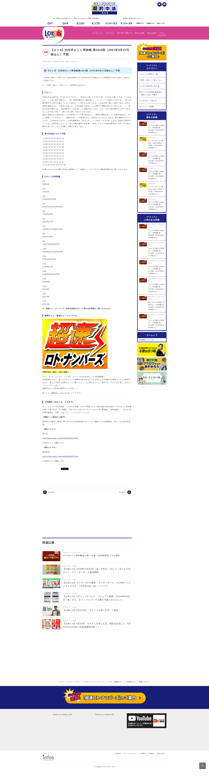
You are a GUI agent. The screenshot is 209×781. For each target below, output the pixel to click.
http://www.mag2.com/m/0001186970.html (60, 456)
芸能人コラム (144, 682)
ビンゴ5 (85, 682)
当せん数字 (151, 33)
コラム (162, 33)
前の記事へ (51, 492)
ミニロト (76, 682)
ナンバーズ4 (107, 682)
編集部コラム (119, 682)
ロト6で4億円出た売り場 (149, 86)
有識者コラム (132, 682)
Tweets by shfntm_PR (62, 714)
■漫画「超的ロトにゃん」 (132, 18)
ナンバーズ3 (95, 682)
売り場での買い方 (124, 33)
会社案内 (118, 753)
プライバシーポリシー (130, 753)
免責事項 (143, 753)
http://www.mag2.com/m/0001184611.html (60, 438)
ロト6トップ (98, 33)
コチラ (79, 85)
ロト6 (69, 682)
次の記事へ (123, 492)
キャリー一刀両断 (146, 107)
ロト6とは (110, 33)
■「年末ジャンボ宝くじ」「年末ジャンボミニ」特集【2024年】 (76, 18)
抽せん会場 (139, 33)
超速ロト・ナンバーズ (60, 393)
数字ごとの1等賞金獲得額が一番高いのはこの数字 (150, 93)
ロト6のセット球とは (148, 101)
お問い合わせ (161, 753)
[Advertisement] (87, 516)
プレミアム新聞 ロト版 (148, 74)
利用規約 (151, 753)
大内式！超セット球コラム (150, 80)
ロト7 (62, 682)
